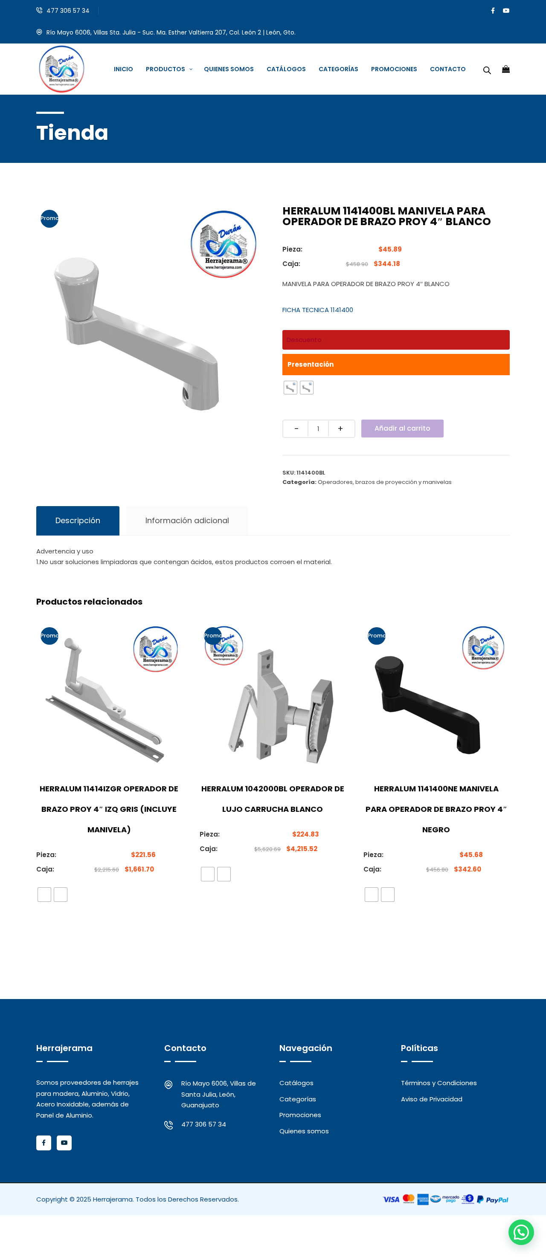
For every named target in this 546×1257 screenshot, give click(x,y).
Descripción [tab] (77, 520)
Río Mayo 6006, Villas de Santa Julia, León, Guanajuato (218, 1094)
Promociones (300, 1114)
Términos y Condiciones (439, 1082)
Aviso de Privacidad (431, 1099)
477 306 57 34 (68, 10)
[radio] (290, 387)
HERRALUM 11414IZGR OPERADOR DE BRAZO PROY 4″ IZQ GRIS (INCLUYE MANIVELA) (109, 809)
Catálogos (296, 1082)
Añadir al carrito (402, 428)
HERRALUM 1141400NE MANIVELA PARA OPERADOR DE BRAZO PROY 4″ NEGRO (436, 809)
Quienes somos (304, 1131)
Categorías (297, 1099)
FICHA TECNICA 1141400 (317, 309)
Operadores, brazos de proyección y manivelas (385, 482)
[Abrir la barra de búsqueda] (487, 69)
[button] (521, 1232)
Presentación (311, 364)
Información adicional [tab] (187, 520)
